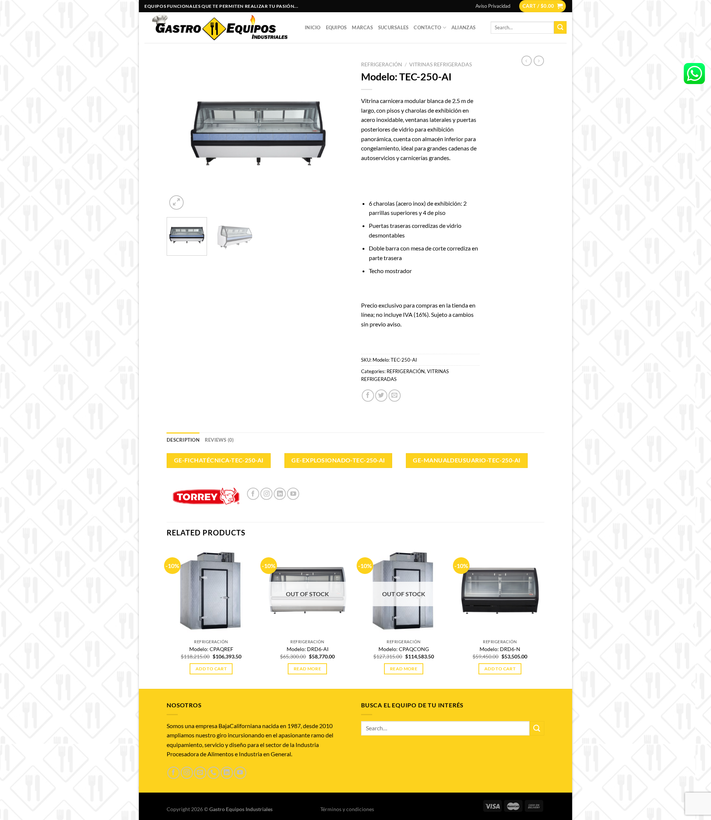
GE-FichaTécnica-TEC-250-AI (219, 460)
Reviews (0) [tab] (219, 440)
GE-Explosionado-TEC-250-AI (338, 460)
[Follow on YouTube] (293, 494)
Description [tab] (183, 440)
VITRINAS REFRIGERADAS (440, 64)
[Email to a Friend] (394, 395)
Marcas (362, 27)
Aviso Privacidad (492, 6)
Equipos (336, 27)
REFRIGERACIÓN (381, 64)
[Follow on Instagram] (266, 494)
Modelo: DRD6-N (500, 649)
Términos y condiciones (347, 809)
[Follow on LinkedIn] (280, 494)
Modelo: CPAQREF (211, 649)
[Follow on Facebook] (253, 494)
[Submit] (560, 27)
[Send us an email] (200, 773)
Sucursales (393, 27)
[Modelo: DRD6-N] (499, 590)
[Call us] (213, 773)
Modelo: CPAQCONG (403, 649)
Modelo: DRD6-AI (307, 649)
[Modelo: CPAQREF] (211, 590)
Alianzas (463, 27)
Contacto (427, 27)
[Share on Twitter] (381, 395)
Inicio (313, 27)
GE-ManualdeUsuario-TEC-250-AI (467, 460)
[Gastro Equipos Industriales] (219, 27)
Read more (307, 668)
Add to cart (211, 668)
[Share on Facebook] (368, 395)
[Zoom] (176, 202)
